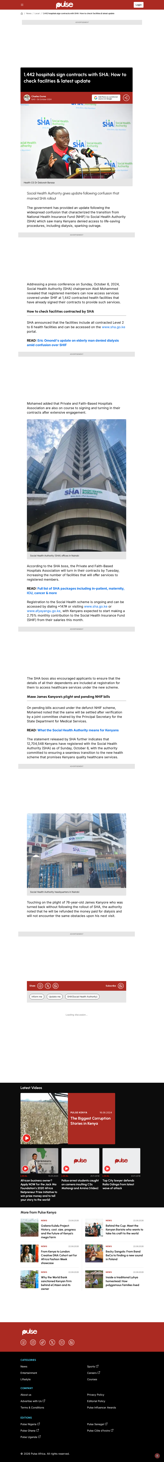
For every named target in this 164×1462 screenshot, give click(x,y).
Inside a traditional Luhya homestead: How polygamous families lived (122, 1281)
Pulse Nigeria (28, 1424)
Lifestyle (25, 1379)
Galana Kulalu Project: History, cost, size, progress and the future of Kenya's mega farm (58, 1231)
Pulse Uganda (28, 1437)
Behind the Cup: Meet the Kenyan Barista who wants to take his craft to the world (124, 1229)
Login (139, 4)
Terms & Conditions (32, 1407)
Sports (91, 1366)
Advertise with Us (31, 1401)
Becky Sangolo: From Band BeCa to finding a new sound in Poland (124, 1255)
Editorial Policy (96, 1401)
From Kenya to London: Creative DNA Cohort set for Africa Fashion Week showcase (59, 1257)
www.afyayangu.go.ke (44, 611)
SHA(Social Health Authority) (82, 996)
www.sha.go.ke (113, 327)
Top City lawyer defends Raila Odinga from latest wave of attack (118, 1184)
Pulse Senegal (95, 1424)
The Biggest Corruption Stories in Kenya (90, 1121)
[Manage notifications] (157, 1455)
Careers (92, 1372)
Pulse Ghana (27, 1430)
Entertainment (28, 1372)
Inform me (37, 996)
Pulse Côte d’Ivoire (98, 1430)
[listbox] (82, 1176)
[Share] (126, 98)
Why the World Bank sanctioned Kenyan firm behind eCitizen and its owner (56, 1283)
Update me (55, 996)
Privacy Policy (95, 1394)
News (28, 13)
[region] (82, 1176)
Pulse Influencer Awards (101, 1407)
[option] (39, 1176)
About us (25, 1394)
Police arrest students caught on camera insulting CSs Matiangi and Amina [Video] (80, 1184)
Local (37, 13)
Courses (92, 1379)
